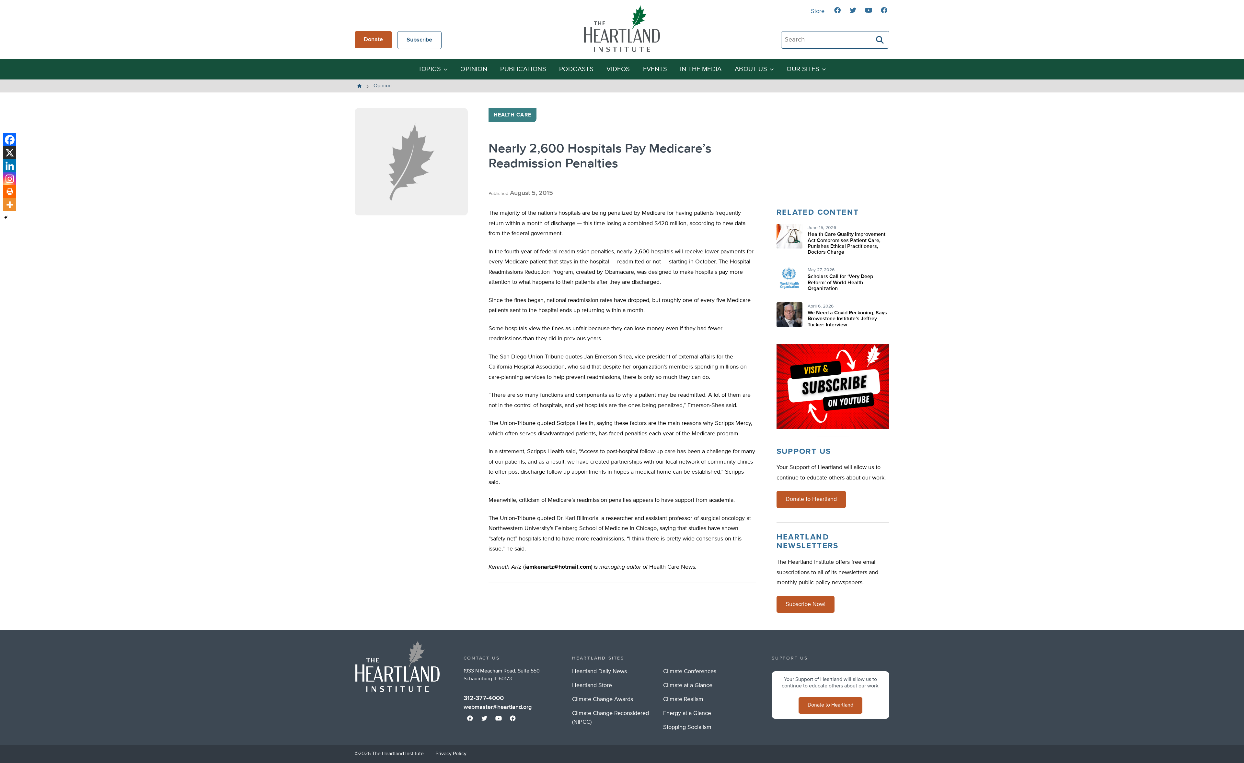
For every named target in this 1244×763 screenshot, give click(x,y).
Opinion (473, 69)
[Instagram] (9, 178)
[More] (9, 204)
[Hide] (5, 217)
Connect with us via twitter (853, 10)
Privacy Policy (450, 754)
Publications (523, 69)
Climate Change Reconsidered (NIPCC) (610, 717)
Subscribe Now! (805, 604)
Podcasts (576, 69)
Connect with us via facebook (837, 10)
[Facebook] (9, 139)
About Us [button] (751, 69)
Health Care (512, 115)
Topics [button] (429, 69)
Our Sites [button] (803, 69)
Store (817, 11)
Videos (618, 69)
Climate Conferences (689, 671)
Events (655, 69)
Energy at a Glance (687, 713)
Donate (373, 39)
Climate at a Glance (687, 685)
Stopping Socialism (687, 727)
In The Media (701, 69)
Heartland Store (592, 685)
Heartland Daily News (599, 671)
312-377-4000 (484, 698)
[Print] (9, 191)
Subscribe (419, 40)
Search (880, 39)
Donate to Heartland (811, 499)
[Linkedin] (9, 165)
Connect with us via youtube (868, 10)
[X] (9, 152)
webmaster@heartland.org (498, 707)
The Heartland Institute (622, 28)
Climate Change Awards (602, 699)
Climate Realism (683, 699)
